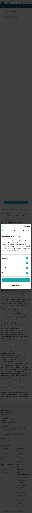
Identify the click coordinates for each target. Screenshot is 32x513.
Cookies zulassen (16, 280)
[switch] (28, 263)
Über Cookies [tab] (26, 231)
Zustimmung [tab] (5, 231)
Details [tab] (16, 231)
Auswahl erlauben (16, 285)
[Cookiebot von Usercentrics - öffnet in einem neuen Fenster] (23, 226)
